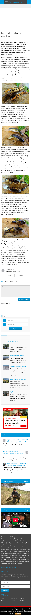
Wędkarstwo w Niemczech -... (18, 355)
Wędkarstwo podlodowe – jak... (18, 366)
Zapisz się (5, 590)
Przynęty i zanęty (15, 271)
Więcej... (26, 481)
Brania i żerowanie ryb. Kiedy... (18, 345)
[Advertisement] (16, 19)
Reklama (13, 601)
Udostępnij (21, 275)
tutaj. (20, 610)
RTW (14, 2)
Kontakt (22, 601)
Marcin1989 (6, 451)
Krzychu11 (9, 440)
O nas (2, 598)
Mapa (2, 601)
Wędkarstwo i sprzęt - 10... (17, 392)
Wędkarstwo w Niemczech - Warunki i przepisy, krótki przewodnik (13, 454)
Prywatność (14, 598)
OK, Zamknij (18, 613)
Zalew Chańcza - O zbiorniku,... (18, 379)
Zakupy (22, 598)
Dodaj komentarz (24, 299)
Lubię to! (10, 275)
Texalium (11, 269)
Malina (8, 463)
